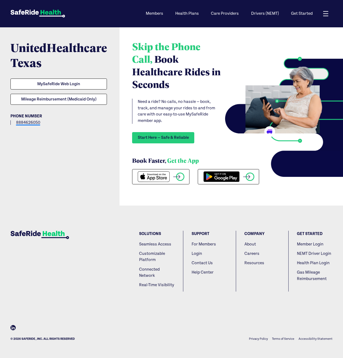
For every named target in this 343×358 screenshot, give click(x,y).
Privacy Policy (258, 339)
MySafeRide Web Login (58, 84)
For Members (204, 244)
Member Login (310, 244)
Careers (251, 253)
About (250, 244)
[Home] (39, 235)
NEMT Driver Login (314, 253)
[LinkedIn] (13, 328)
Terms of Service (283, 339)
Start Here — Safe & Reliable (163, 137)
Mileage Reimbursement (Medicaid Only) (58, 99)
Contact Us (202, 263)
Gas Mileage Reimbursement (312, 275)
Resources (254, 263)
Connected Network (149, 272)
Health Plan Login (313, 263)
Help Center (203, 272)
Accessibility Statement (316, 339)
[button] (154, 13)
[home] (37, 13)
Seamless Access (155, 244)
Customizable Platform (152, 256)
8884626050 (28, 122)
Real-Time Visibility (156, 285)
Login (197, 253)
